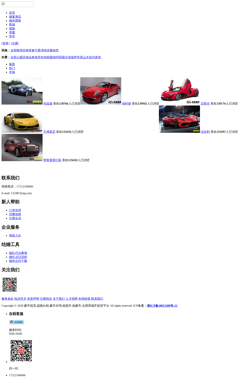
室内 (92, 57)
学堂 (12, 36)
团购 (12, 28)
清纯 (44, 50)
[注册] (15, 43)
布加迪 (47, 103)
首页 (12, 12)
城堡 (74, 57)
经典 (26, 50)
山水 (86, 57)
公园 (20, 57)
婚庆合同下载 (18, 260)
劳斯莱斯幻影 (52, 160)
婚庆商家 (15, 20)
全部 (14, 50)
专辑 (12, 72)
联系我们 (97, 298)
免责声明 (33, 298)
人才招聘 (72, 298)
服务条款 (8, 298)
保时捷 (126, 103)
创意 (56, 50)
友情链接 (84, 298)
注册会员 (15, 218)
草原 (80, 57)
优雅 (50, 50)
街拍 (44, 57)
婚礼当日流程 (18, 257)
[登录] (5, 43)
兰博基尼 (49, 131)
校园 (50, 57)
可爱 (38, 50)
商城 (12, 24)
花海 (26, 57)
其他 (98, 57)
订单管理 (15, 210)
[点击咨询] (16, 323)
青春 (32, 50)
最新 (12, 64)
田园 (62, 57)
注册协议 (46, 298)
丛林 (32, 57)
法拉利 (205, 131)
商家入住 (15, 235)
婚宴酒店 (15, 16)
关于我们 (59, 298)
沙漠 (68, 57)
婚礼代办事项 (18, 253)
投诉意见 (20, 298)
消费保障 (15, 214)
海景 (38, 57)
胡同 (56, 57)
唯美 (20, 50)
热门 (12, 68)
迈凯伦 (205, 103)
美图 (12, 32)
